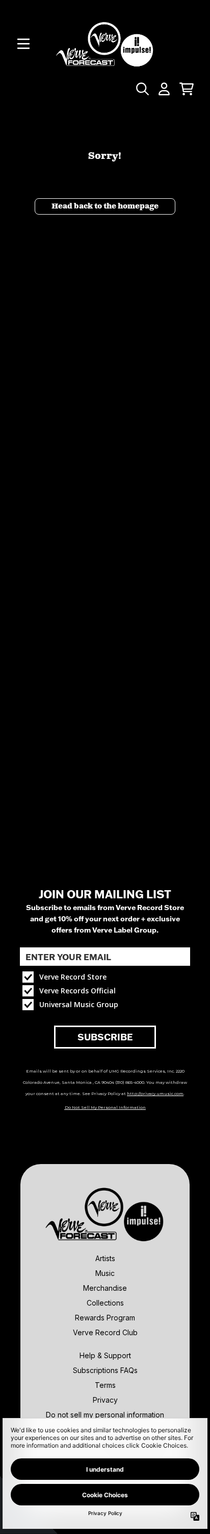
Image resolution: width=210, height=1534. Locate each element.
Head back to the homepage (105, 206)
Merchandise (105, 1288)
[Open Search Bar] (142, 89)
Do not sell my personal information (105, 1414)
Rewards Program (105, 1317)
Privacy (105, 1400)
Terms (105, 1385)
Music (105, 1273)
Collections (105, 1302)
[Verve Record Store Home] (105, 44)
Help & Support (105, 1355)
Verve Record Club (105, 1332)
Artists (105, 1258)
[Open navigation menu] (23, 44)
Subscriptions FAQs (105, 1370)
